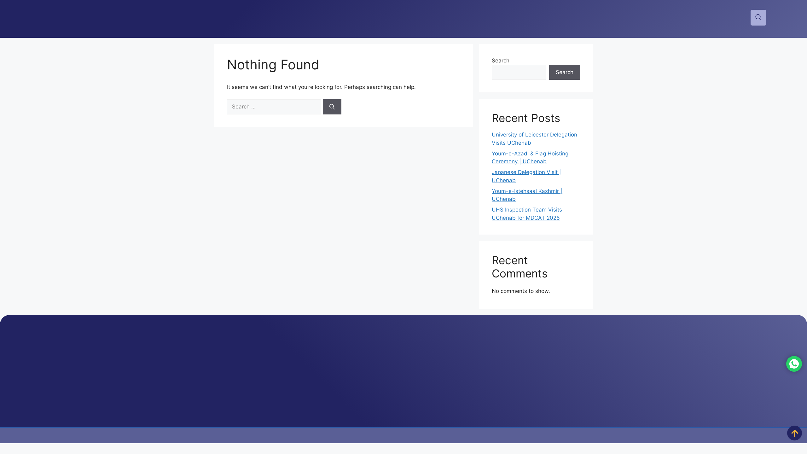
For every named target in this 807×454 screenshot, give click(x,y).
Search (500, 60)
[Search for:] (275, 106)
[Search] (332, 106)
